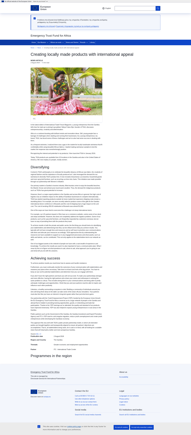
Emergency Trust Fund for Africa (45, 372)
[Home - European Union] (41, 8)
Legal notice (123, 402)
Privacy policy (124, 399)
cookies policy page (74, 426)
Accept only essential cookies (141, 427)
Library (92, 42)
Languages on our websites (129, 396)
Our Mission (42, 42)
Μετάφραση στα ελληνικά (46, 26)
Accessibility (123, 377)
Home (34, 42)
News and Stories (72, 42)
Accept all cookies (121, 427)
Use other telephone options (85, 399)
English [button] (108, 8)
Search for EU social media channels (88, 415)
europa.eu (47, 397)
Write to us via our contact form (85, 402)
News (39, 48)
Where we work (55, 42)
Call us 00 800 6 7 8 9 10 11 (85, 396)
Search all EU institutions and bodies (132, 415)
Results (82, 42)
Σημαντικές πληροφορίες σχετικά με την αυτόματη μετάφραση (77, 26)
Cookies (122, 405)
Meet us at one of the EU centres (86, 405)
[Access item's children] (48, 42)
